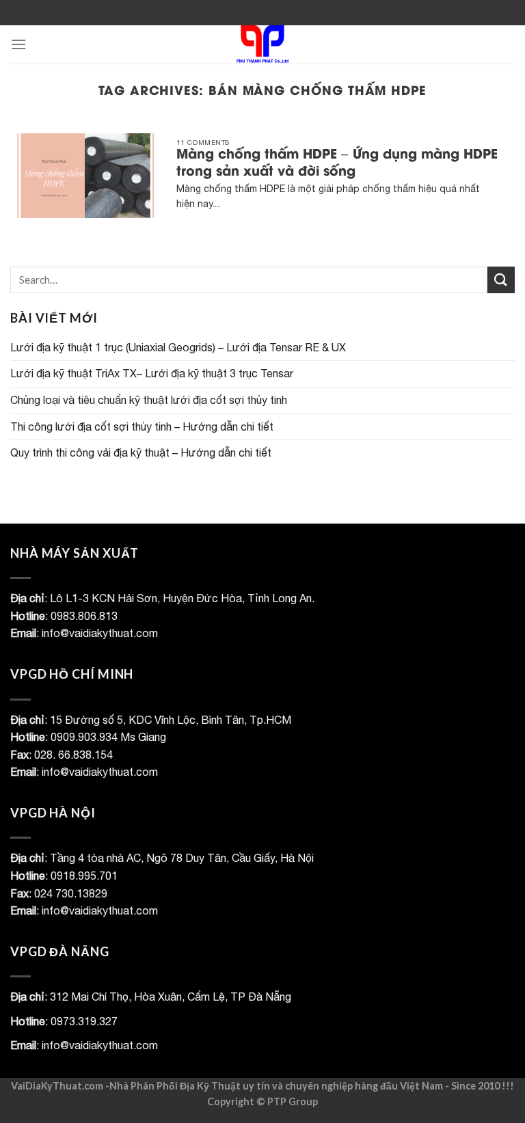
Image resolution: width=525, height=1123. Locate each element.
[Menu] (18, 44)
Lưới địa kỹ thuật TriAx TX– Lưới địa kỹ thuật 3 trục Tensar (151, 373)
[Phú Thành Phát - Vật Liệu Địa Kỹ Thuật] (263, 44)
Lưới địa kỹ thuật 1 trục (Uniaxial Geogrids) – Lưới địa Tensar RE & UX (178, 347)
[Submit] (501, 280)
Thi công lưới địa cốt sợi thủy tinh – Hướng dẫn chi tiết (141, 426)
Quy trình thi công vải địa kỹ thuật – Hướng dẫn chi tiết (140, 452)
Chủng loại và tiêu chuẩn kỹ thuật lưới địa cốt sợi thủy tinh (148, 400)
